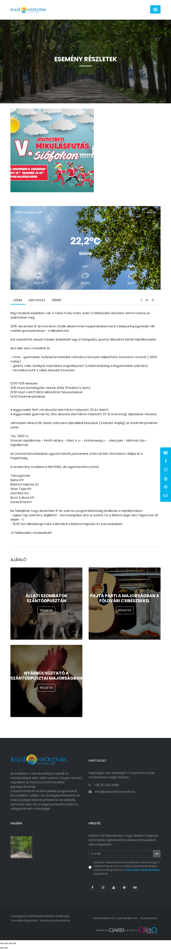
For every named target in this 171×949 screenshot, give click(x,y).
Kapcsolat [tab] (37, 300)
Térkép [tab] (56, 300)
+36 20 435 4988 (106, 785)
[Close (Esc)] (1, 943)
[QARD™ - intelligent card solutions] (116, 930)
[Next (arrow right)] (6, 947)
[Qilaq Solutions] (147, 930)
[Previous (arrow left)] (1, 947)
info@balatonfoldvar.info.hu (115, 792)
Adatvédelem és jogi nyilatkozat (115, 918)
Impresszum (148, 918)
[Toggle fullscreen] (10, 943)
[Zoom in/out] (14, 943)
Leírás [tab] (18, 300)
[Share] (6, 943)
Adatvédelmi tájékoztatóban (142, 870)
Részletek (46, 610)
